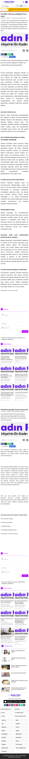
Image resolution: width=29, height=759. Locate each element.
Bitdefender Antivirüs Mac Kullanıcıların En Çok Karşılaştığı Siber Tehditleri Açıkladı (21, 621)
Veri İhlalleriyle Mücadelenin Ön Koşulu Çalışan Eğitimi (6, 375)
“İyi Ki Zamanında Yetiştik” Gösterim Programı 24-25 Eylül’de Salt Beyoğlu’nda (7, 393)
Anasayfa (4, 18)
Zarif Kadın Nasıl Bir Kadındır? (18, 673)
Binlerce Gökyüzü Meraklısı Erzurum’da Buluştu (7, 601)
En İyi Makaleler (6, 755)
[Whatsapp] (22, 705)
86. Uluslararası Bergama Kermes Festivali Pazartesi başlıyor (21, 602)
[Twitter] (7, 705)
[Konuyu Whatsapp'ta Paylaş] (8, 54)
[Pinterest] (17, 705)
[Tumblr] (24, 705)
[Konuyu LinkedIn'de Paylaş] (11, 54)
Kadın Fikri (12, 755)
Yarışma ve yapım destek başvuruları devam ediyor (21, 375)
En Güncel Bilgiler (22, 755)
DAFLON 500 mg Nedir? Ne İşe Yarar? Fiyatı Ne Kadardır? (18, 688)
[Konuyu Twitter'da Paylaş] (5, 54)
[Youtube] (14, 705)
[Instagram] (10, 705)
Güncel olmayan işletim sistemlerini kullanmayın (21, 357)
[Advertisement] (14, 299)
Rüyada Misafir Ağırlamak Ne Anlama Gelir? (18, 9)
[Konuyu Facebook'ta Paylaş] (2, 54)
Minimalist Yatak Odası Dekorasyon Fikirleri (6, 637)
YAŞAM (8, 18)
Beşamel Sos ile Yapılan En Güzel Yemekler (19, 681)
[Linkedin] (12, 705)
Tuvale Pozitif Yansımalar (21, 392)
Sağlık (16, 755)
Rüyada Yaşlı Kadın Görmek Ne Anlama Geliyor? (19, 666)
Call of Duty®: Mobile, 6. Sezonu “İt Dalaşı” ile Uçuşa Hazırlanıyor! (21, 638)
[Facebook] (5, 705)
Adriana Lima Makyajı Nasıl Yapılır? (18, 651)
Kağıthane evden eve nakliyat (14, 757)
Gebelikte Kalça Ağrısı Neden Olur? (18, 658)
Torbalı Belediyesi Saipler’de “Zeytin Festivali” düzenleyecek (7, 358)
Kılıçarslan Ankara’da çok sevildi (7, 619)
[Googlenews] (19, 705)
